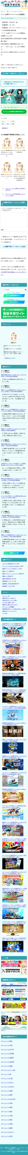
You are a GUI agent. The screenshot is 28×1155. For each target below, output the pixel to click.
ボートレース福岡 (6, 1128)
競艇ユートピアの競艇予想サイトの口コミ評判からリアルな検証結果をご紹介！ (14, 823)
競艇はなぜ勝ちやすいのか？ (10, 604)
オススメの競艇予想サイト (9, 563)
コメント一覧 (5, 596)
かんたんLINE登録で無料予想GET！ (14, 111)
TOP (1, 1147)
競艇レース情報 (6, 576)
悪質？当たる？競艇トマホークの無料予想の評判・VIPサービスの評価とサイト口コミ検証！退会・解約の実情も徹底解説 (14, 939)
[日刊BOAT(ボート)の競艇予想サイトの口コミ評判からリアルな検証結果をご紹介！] (12, 648)
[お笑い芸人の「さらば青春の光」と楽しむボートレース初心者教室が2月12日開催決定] (19, 167)
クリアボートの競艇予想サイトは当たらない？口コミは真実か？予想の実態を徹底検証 (14, 707)
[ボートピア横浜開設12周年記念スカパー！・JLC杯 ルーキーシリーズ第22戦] (7, 143)
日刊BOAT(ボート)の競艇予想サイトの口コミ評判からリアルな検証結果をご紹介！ (14, 641)
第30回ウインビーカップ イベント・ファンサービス (7, 176)
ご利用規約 (6, 1147)
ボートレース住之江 (7, 1086)
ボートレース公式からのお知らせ (7, 18)
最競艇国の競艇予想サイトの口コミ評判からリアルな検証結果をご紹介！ (14, 723)
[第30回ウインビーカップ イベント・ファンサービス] (7, 167)
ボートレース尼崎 (6, 1091)
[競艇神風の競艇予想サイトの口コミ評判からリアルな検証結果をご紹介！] (12, 797)
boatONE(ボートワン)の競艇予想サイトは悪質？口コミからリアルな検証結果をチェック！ (14, 624)
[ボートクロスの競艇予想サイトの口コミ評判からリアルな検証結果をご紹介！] (12, 863)
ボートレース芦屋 (6, 1124)
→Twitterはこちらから (9, 358)
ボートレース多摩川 (7, 1058)
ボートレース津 (6, 1074)
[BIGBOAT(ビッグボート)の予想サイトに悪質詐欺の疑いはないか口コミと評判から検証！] (12, 847)
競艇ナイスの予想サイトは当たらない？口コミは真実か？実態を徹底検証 (14, 740)
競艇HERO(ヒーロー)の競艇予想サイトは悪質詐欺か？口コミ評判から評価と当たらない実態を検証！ (14, 889)
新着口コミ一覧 (14, 553)
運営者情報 (13, 1147)
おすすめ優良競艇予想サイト (14, 295)
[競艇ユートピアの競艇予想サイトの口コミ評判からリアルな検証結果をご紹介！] (12, 830)
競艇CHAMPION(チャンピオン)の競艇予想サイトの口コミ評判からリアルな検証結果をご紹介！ (14, 690)
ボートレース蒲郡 (6, 1066)
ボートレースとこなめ (8, 1070)
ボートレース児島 (6, 1103)
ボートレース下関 (6, 1115)
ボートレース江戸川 (7, 1049)
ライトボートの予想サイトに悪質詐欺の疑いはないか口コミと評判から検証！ (14, 806)
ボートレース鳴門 (6, 1095)
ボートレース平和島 (7, 1053)
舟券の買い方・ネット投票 (9, 600)
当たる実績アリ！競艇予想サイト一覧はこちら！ (14, 73)
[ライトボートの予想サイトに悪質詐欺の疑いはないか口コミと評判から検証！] (12, 814)
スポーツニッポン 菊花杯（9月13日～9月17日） (15, 189)
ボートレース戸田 (6, 1045)
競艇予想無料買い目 (7, 578)
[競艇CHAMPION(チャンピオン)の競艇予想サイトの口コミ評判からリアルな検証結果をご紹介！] (12, 698)
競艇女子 (5, 128)
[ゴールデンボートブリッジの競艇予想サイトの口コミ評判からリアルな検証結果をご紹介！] (12, 930)
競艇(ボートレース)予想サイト (10, 568)
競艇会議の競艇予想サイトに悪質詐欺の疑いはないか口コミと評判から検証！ (14, 674)
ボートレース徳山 (6, 1111)
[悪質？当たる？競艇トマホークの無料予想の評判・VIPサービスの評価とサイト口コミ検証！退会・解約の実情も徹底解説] (12, 946)
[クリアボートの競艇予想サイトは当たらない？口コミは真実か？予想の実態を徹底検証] (12, 714)
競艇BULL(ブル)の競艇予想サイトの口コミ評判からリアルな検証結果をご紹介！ (14, 757)
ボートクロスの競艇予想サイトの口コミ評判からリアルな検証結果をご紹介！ (14, 856)
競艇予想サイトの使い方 (8, 598)
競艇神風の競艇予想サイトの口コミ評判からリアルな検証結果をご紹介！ (14, 790)
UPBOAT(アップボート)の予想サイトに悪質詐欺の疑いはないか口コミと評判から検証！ (14, 905)
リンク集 (4, 613)
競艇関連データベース (8, 581)
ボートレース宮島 (6, 1107)
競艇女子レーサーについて (9, 611)
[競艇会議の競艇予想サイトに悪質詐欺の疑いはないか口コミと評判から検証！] (12, 681)
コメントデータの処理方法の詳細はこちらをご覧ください (13, 272)
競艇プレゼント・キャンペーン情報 (11, 573)
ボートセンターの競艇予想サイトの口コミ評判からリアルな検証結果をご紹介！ (14, 872)
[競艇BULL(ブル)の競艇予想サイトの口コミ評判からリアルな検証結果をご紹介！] (12, 764)
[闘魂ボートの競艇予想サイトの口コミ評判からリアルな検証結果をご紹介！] (12, 665)
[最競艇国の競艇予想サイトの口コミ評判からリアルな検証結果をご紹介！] (12, 731)
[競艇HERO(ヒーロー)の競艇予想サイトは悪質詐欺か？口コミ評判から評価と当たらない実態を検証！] (12, 896)
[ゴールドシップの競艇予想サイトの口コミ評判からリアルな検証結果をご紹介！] (12, 781)
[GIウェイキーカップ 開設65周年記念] (19, 143)
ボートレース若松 (6, 1119)
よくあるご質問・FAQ (8, 602)
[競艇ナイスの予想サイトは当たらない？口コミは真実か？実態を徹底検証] (12, 747)
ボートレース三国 (6, 1078)
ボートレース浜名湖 (7, 1062)
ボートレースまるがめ (8, 1099)
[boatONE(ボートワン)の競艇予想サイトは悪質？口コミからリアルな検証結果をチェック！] (12, 632)
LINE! (13, 121)
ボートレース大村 (6, 1136)
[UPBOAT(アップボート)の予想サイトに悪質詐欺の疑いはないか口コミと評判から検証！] (12, 913)
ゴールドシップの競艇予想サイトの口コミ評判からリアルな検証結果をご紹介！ (14, 773)
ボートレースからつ (7, 1132)
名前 (2, 230)
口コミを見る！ (14, 302)
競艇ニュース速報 (7, 571)
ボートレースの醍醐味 (8, 606)
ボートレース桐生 (6, 1041)
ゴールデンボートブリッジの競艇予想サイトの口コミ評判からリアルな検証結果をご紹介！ (14, 922)
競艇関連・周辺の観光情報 (9, 583)
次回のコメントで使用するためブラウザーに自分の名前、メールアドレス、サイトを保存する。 (14, 239)
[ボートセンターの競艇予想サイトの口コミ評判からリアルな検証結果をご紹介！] (12, 880)
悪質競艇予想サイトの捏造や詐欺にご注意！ (14, 609)
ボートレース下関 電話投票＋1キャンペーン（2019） (15, 194)
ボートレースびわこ (7, 1082)
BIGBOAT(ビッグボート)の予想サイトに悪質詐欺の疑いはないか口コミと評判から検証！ (14, 839)
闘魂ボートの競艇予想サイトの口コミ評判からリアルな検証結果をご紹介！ (14, 657)
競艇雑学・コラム (7, 586)
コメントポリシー (21, 1147)
